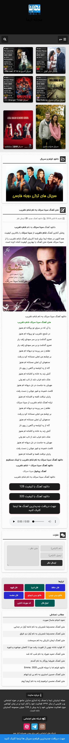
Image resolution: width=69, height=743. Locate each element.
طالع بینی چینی (55, 595)
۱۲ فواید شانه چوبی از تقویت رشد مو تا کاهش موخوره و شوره (36, 647)
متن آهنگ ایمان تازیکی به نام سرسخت (46, 640)
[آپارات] (27, 726)
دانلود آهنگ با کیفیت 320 (34, 496)
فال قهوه (13, 587)
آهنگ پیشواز (40, 471)
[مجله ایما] (34, 15)
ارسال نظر (21, 218)
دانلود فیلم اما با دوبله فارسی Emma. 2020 (44, 667)
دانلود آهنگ (47, 465)
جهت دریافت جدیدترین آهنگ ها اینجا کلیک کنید (34, 508)
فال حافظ (55, 587)
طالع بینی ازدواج (34, 595)
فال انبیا (34, 587)
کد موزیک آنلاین (24, 603)
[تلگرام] (34, 726)
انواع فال (44, 603)
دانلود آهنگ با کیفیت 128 (34, 487)
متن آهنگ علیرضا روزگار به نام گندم (48, 661)
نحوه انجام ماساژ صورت (54, 620)
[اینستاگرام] (42, 726)
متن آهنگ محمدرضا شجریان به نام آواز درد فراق (42, 633)
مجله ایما (34, 20)
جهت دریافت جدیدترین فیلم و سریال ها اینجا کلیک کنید (34, 739)
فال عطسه (14, 595)
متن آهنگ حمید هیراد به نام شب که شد (45, 654)
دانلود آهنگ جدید (35, 218)
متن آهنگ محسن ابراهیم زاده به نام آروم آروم (43, 681)
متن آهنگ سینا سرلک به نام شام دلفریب (39, 210)
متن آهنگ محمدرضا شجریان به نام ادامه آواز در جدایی (39, 627)
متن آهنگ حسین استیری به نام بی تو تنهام (44, 674)
